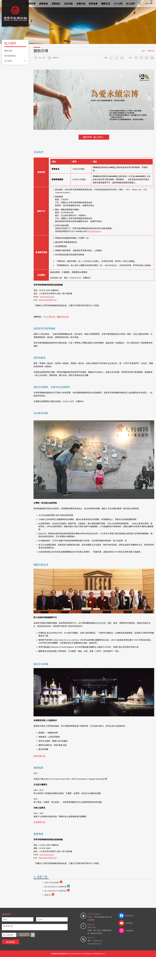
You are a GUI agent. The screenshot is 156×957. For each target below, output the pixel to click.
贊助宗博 (8, 51)
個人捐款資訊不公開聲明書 (55, 887)
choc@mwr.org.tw (94, 231)
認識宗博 (31, 3)
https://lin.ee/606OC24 (47, 300)
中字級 (116, 58)
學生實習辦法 (10, 56)
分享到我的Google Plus (146, 58)
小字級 (111, 58)
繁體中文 (148, 4)
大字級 (122, 58)
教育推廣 (93, 3)
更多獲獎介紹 (39, 822)
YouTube (129, 923)
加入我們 (130, 3)
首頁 (143, 51)
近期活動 (68, 3)
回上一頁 (42, 58)
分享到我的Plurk (152, 58)
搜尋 (140, 3)
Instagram (129, 930)
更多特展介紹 (39, 756)
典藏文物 (80, 3)
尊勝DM (47, 895)
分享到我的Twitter (141, 58)
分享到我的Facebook (136, 58)
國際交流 (105, 3)
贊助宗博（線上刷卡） (94, 137)
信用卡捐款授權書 (51, 883)
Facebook (129, 916)
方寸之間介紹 (49, 317)
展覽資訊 (56, 3)
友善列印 (55, 58)
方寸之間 (118, 3)
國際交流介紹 (63, 317)
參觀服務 (43, 3)
